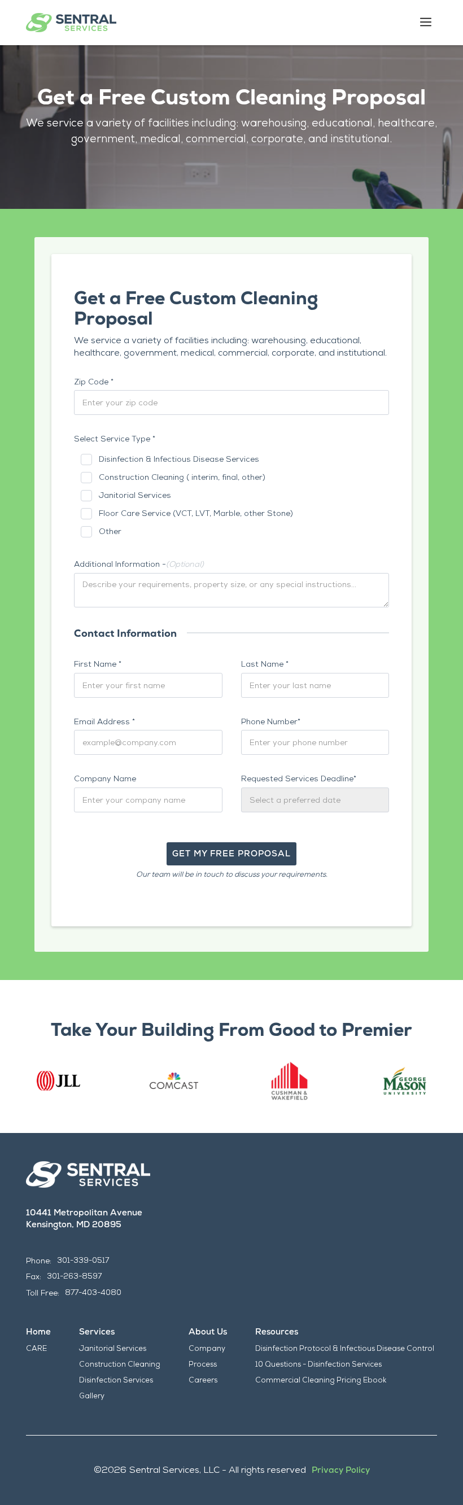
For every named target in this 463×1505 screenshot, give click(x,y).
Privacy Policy (341, 1470)
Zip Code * (93, 382)
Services (97, 1331)
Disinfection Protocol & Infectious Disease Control (344, 1348)
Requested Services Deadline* (298, 778)
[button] (425, 22)
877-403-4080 (93, 1292)
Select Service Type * (114, 439)
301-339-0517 (83, 1260)
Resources (276, 1331)
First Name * (97, 664)
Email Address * (104, 721)
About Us (208, 1331)
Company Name (105, 778)
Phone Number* (270, 721)
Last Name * (265, 664)
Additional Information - (139, 564)
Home (38, 1331)
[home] (71, 22)
